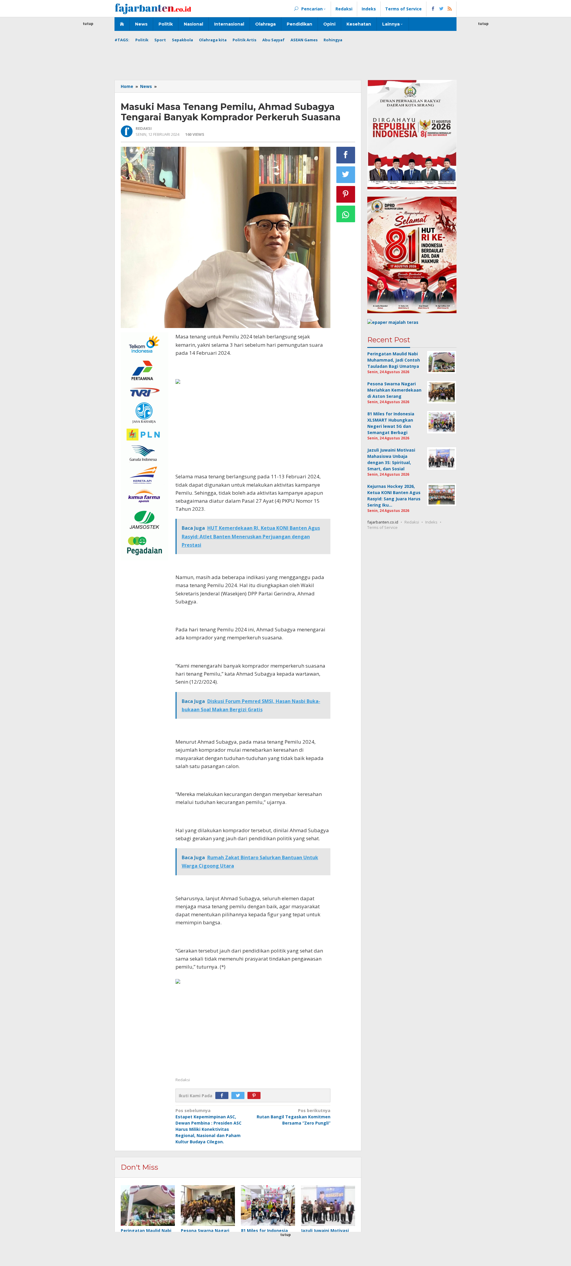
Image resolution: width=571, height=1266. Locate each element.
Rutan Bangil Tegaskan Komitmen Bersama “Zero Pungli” (293, 1117)
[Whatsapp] (345, 214)
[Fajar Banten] (152, 8)
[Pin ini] (345, 194)
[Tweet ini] (345, 174)
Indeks (431, 522)
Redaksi (411, 522)
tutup (88, 23)
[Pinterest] (255, 1095)
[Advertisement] (88, 116)
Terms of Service (382, 527)
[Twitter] (239, 1095)
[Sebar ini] (345, 155)
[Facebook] (223, 1095)
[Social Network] (441, 8)
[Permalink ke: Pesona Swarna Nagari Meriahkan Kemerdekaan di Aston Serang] (208, 1206)
